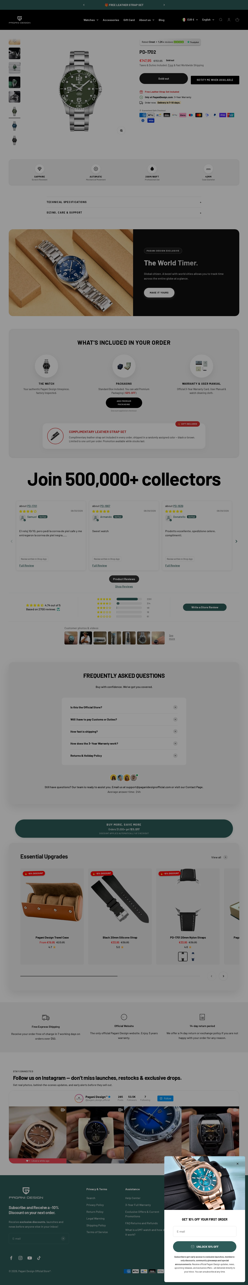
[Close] (237, 1163)
